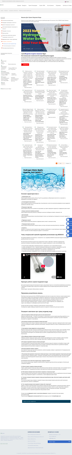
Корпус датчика (5, 33)
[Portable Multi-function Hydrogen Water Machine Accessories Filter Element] (40, 147)
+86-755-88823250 (52, 436)
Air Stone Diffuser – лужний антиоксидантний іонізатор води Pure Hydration (63, 152)
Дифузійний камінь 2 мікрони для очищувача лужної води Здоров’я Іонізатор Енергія (63, 135)
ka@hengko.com (52, 438)
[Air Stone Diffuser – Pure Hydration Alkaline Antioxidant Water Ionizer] (64, 146)
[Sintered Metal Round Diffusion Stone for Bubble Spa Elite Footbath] (40, 92)
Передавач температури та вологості (9, 22)
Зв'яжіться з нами (67, 5)
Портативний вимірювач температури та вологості (10, 27)
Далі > (61, 163)
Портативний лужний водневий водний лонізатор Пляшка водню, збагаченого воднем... (51, 137)
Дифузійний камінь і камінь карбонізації (10, 39)
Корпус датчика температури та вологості (36, 436)
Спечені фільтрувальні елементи (9, 45)
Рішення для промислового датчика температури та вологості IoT (9, 36)
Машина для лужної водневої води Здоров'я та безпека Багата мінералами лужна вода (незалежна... (52, 100)
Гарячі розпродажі (33, 5)
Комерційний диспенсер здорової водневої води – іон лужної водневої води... (63, 79)
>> (63, 163)
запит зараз (52, 441)
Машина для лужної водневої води (25, 10)
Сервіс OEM (42, 5)
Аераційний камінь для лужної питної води (51, 113)
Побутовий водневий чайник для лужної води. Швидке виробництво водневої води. (39, 81)
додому (19, 5)
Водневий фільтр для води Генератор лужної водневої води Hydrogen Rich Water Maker (28, 98)
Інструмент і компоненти (13, 10)
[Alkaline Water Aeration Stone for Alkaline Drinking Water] (52, 110)
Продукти (24, 5)
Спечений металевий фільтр (8, 20)
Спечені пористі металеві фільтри (34, 443)
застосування (50, 5)
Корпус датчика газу (32, 438)
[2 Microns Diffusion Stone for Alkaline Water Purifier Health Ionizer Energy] (64, 129)
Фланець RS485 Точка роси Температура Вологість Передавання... (13, 69)
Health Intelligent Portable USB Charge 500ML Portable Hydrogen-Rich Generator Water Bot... (27, 118)
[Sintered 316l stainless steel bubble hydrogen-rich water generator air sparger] (52, 146)
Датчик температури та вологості (9, 24)
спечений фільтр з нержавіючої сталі (37, 237)
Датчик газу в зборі (31, 441)
